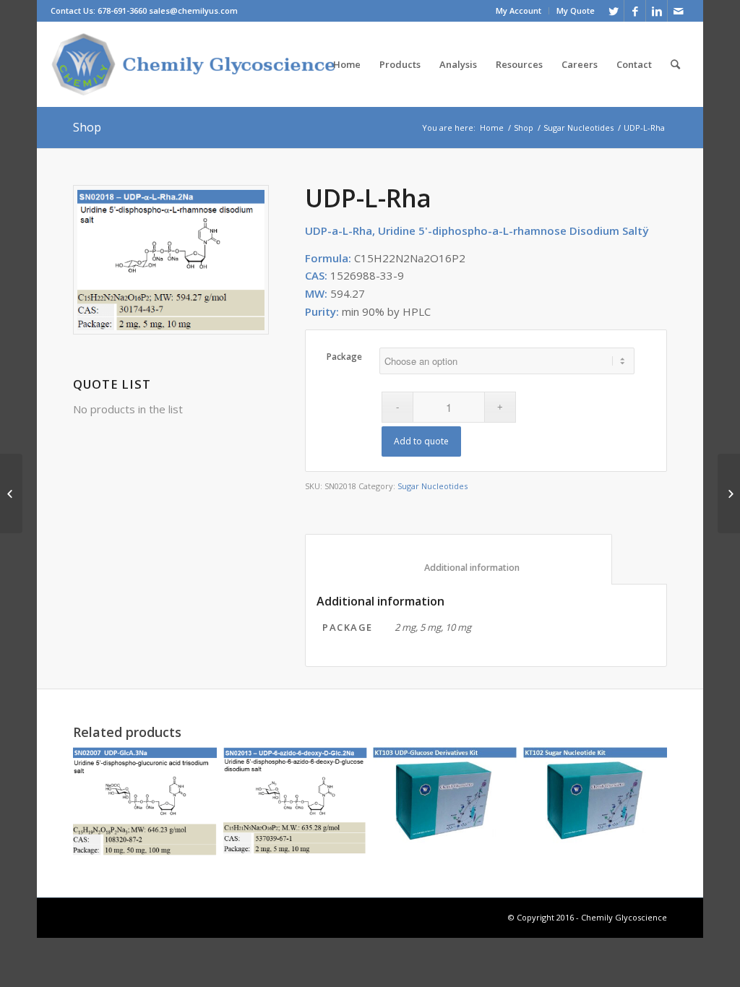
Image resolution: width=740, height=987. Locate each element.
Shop (87, 127)
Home (492, 127)
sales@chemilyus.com (193, 10)
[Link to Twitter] (613, 11)
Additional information (459, 567)
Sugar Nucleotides (578, 127)
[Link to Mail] (678, 11)
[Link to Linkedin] (656, 11)
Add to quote (421, 441)
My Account (518, 10)
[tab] (458, 559)
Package (344, 356)
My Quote (575, 10)
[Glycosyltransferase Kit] (729, 493)
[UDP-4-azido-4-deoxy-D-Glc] (11, 493)
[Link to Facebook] (634, 11)
